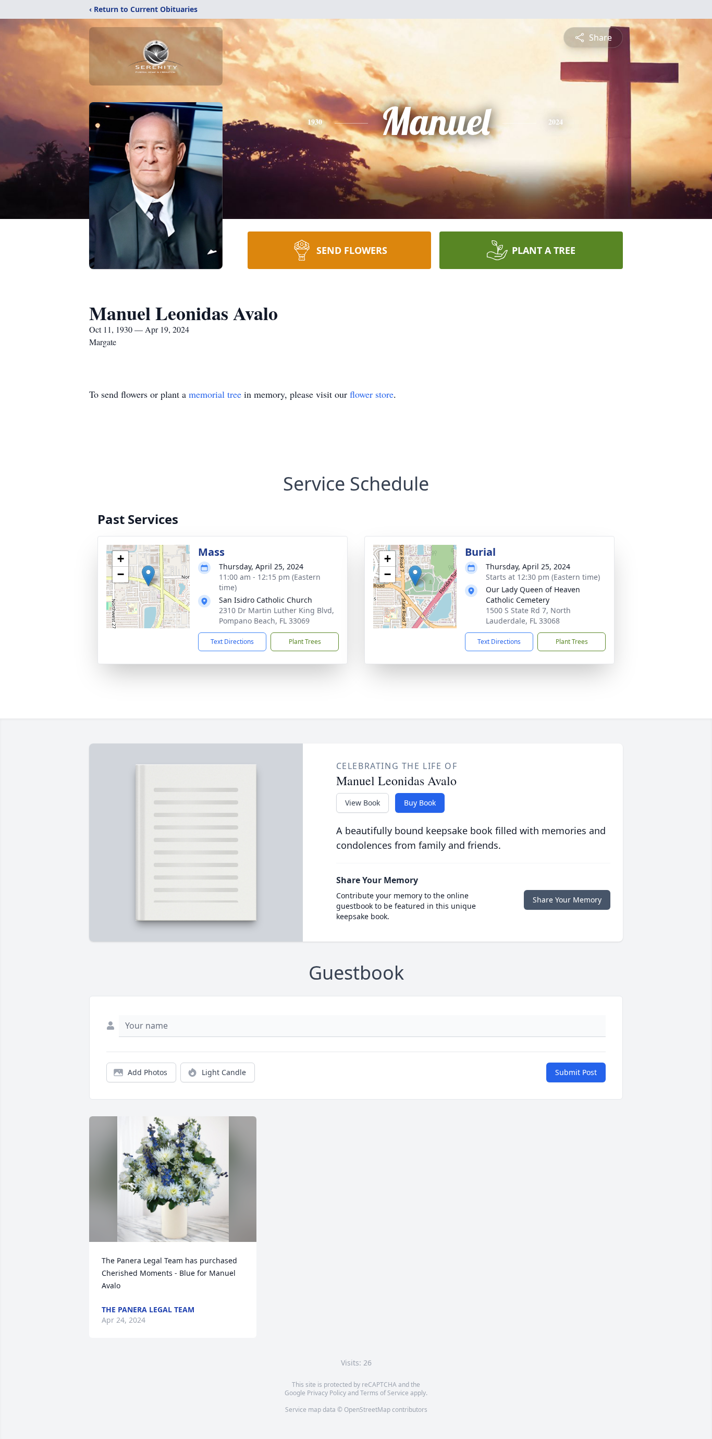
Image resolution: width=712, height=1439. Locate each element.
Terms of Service (384, 1392)
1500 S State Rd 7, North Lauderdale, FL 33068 (528, 615)
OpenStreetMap (367, 1409)
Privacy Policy (326, 1392)
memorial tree (215, 394)
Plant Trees (305, 641)
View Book (362, 803)
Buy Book (420, 803)
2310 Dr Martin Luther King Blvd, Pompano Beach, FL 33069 (276, 615)
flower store (372, 394)
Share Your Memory (567, 900)
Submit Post (576, 1072)
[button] (148, 576)
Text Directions (232, 641)
